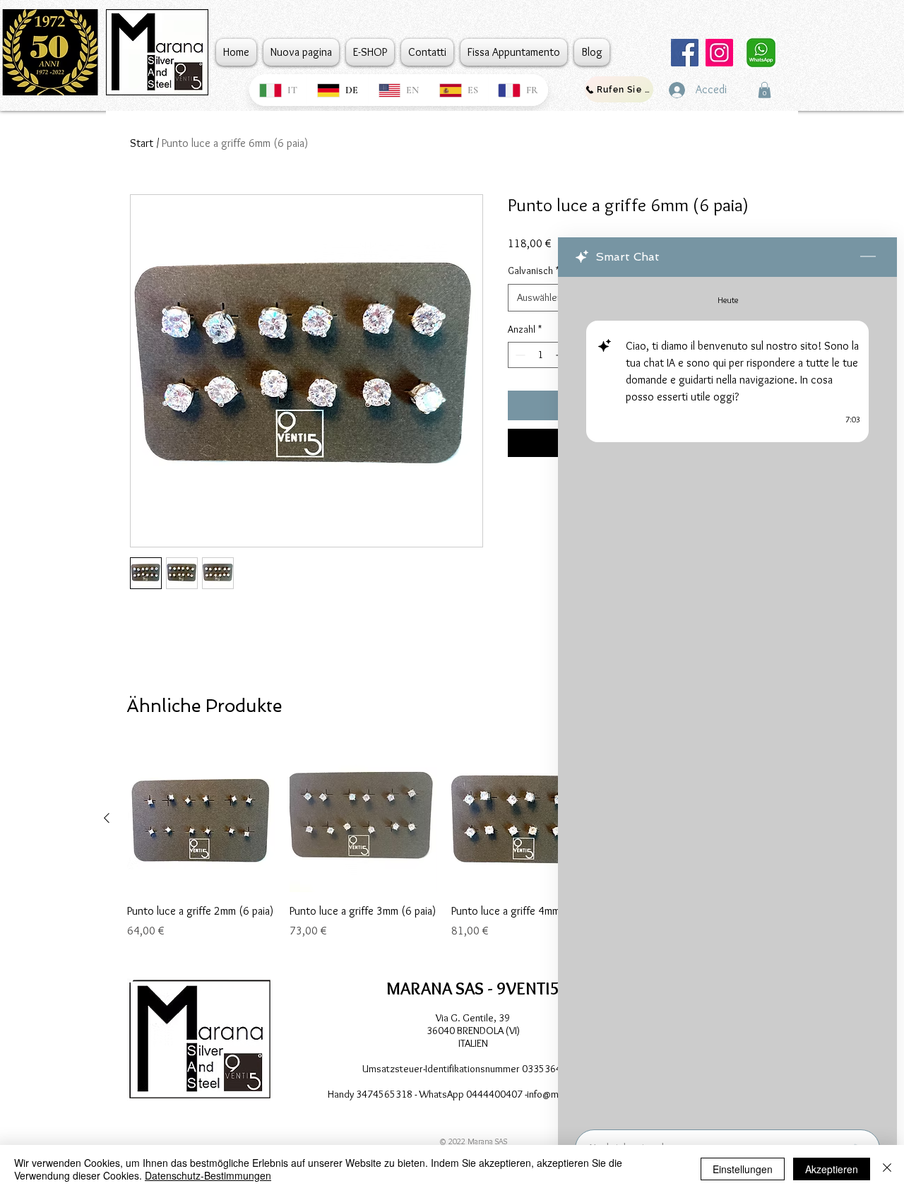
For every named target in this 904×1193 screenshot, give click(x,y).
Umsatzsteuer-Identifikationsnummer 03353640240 (473, 1068)
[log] (727, 699)
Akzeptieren (831, 1169)
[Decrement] (519, 355)
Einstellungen (743, 1169)
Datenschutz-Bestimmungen (208, 1175)
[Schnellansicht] (201, 818)
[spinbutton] (540, 355)
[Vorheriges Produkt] (106, 817)
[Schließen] (887, 1169)
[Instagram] (719, 52)
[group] (444, 850)
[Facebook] (684, 52)
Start (141, 143)
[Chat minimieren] (868, 257)
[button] (764, 90)
